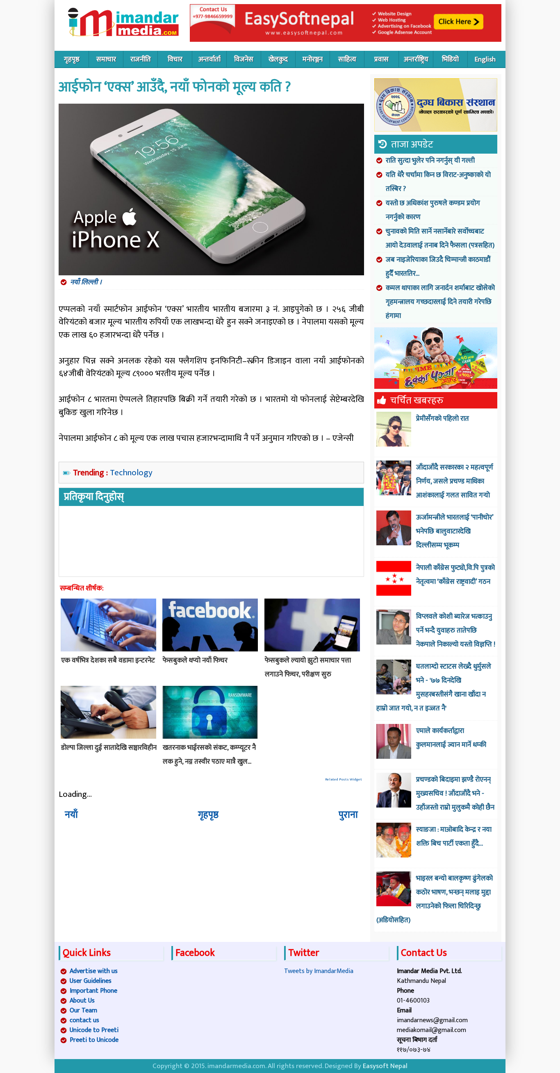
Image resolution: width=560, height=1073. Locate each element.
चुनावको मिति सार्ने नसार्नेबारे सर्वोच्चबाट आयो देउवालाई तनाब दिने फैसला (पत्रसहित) (440, 238)
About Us (82, 1000)
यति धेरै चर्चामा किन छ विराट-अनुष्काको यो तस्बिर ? (438, 182)
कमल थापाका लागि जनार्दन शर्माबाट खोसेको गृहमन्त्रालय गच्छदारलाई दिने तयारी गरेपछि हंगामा (440, 302)
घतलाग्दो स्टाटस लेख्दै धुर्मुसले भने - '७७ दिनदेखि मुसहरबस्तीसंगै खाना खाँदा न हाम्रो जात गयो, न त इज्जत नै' (433, 687)
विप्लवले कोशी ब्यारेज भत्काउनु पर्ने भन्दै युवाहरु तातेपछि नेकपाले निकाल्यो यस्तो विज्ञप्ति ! (455, 630)
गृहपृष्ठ (72, 59)
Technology (131, 472)
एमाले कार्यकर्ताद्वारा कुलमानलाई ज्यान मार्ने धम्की (451, 738)
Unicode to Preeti (94, 1030)
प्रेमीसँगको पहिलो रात (442, 418)
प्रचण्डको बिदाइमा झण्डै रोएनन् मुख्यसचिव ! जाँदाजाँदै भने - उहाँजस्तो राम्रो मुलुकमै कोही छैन (455, 793)
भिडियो (450, 59)
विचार (175, 59)
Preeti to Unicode (94, 1040)
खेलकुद (278, 59)
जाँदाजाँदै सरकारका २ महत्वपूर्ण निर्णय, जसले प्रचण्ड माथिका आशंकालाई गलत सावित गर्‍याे (454, 481)
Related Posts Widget (343, 779)
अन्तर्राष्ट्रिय (416, 59)
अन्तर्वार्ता (209, 59)
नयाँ (71, 815)
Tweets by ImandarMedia (318, 971)
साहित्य (347, 59)
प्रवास (381, 59)
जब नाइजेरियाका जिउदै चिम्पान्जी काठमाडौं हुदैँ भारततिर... (438, 266)
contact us (84, 1020)
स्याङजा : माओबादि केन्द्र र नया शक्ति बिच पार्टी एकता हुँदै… (454, 836)
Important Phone (93, 990)
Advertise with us (94, 971)
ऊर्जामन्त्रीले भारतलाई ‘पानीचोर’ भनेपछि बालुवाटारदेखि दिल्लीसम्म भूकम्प (454, 531)
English (485, 59)
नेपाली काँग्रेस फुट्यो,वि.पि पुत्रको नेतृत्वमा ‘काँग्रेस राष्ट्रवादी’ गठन (455, 575)
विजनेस (243, 59)
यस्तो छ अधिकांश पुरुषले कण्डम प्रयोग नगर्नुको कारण (433, 210)
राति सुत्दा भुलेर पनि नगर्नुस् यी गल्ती (430, 160)
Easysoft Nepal (385, 1066)
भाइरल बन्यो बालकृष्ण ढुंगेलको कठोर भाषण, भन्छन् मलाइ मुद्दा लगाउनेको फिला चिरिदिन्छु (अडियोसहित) (434, 899)
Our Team (83, 1010)
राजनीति (140, 59)
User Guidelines (91, 981)
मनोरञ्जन (313, 59)
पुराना (348, 815)
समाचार (106, 59)
